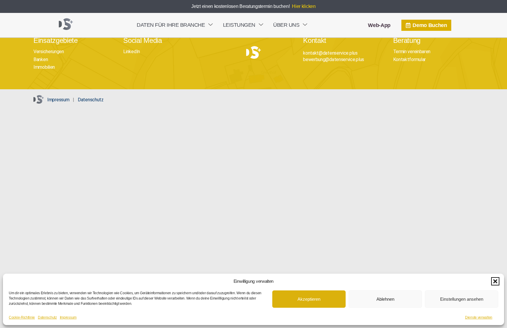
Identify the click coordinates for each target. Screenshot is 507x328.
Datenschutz (47, 317)
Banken (40, 59)
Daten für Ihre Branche (171, 25)
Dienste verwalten (478, 317)
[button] (495, 281)
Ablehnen (385, 299)
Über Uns (286, 25)
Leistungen (239, 25)
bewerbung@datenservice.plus (333, 59)
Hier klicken (303, 6)
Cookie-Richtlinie (22, 317)
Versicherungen (48, 51)
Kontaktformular (409, 59)
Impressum (68, 317)
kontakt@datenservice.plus (330, 53)
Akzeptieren (309, 299)
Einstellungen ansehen (461, 299)
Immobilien (44, 67)
